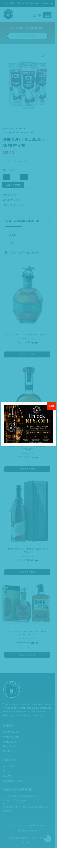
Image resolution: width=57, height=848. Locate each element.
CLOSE (51, 406)
